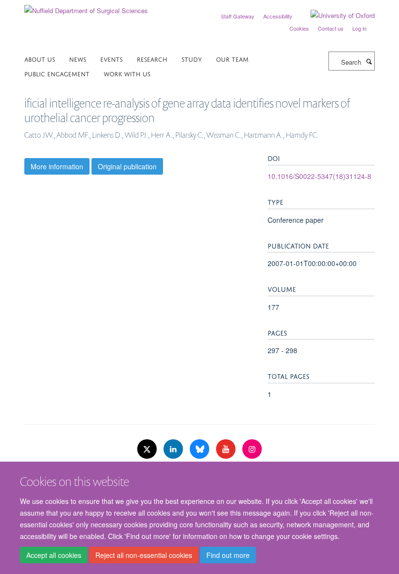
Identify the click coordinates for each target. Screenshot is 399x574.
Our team (232, 58)
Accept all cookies (53, 555)
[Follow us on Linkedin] (174, 449)
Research (152, 58)
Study (191, 58)
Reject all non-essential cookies (143, 555)
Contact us (331, 28)
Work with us (127, 73)
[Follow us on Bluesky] (200, 449)
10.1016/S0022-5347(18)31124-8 (319, 176)
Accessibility (277, 16)
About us (39, 58)
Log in (359, 28)
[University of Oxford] (335, 15)
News (77, 58)
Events (111, 58)
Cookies (299, 28)
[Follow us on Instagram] (252, 449)
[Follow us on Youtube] (226, 449)
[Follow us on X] (148, 449)
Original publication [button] (127, 166)
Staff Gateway (237, 16)
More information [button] (57, 166)
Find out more (228, 555)
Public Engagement (57, 73)
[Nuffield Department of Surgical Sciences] (86, 7)
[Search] (368, 61)
